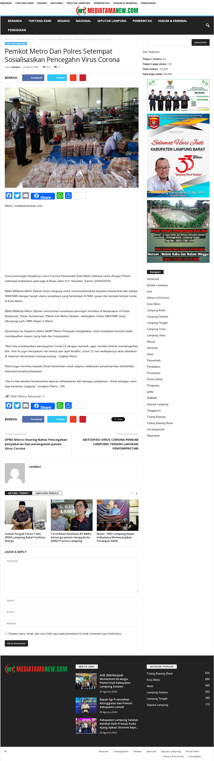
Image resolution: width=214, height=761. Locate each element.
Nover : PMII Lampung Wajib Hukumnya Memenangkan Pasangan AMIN (115, 537)
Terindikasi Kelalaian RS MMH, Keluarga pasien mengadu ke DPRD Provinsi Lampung (71, 537)
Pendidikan (148, 3)
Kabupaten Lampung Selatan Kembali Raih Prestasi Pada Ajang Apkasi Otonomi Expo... (119, 723)
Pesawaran (153, 373)
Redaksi (42, 3)
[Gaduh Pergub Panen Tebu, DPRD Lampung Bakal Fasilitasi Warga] (26, 515)
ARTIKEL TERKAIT (18, 493)
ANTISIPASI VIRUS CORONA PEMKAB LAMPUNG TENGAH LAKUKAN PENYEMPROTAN (110, 443)
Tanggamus (154, 410)
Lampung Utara (156, 335)
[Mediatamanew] (107, 10)
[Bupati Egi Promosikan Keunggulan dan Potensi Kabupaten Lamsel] (86, 705)
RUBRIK (152, 398)
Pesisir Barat (155, 379)
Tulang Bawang (156, 416)
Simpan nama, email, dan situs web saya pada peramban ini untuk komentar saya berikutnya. (65, 633)
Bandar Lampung (157, 285)
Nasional (57, 3)
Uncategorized (155, 429)
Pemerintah (102, 3)
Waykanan (153, 435)
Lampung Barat (156, 310)
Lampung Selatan (157, 316)
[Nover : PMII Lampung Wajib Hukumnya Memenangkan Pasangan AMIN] (118, 515)
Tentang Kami (24, 3)
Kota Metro (153, 304)
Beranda (6, 3)
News (150, 354)
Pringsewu (153, 385)
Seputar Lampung (78, 3)
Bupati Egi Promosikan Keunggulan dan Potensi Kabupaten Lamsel (116, 703)
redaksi (15, 67)
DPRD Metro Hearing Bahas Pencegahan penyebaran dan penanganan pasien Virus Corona (36, 443)
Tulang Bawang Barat (160, 423)
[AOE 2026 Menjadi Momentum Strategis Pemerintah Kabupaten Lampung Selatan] (86, 681)
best (149, 291)
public (150, 391)
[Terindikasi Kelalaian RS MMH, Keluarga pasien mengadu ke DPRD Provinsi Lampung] (72, 515)
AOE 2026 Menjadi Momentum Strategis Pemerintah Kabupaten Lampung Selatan (115, 680)
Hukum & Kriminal (125, 3)
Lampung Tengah (157, 322)
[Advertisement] (72, 242)
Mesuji (151, 341)
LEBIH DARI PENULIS (47, 493)
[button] (207, 25)
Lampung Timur (156, 329)
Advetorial (153, 279)
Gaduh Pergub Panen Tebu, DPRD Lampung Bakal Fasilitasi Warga (25, 537)
